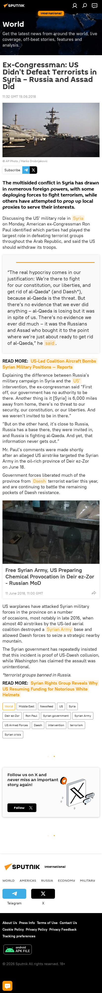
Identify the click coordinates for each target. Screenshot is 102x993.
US (61, 706)
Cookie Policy (13, 929)
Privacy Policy (36, 929)
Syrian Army (59, 629)
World (9, 706)
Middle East (26, 706)
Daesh (39, 481)
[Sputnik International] (14, 7)
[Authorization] (75, 5)
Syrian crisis (13, 734)
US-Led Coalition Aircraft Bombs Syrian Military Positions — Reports (49, 364)
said (49, 343)
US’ (76, 381)
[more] (94, 593)
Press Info (27, 922)
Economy (66, 880)
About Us (9, 922)
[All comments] (7, 986)
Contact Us (68, 922)
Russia (47, 880)
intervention (56, 725)
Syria (78, 218)
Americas (28, 880)
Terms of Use (47, 922)
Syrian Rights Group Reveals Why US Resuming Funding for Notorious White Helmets (50, 688)
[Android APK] (17, 950)
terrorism (76, 725)
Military (87, 880)
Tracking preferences (18, 936)
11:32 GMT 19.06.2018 (19, 96)
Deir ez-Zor (12, 716)
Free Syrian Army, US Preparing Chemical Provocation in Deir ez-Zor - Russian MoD (49, 576)
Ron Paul (31, 716)
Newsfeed (46, 706)
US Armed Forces (16, 725)
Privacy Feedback (62, 929)
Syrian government (56, 716)
